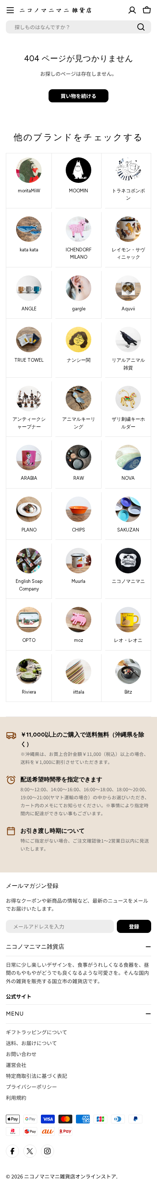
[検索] (141, 27)
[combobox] (78, 27)
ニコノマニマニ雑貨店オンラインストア (70, 1176)
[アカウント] (132, 10)
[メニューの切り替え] (10, 10)
